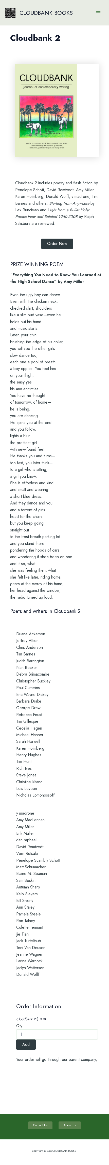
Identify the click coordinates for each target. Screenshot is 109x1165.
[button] (57, 244)
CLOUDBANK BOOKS (46, 13)
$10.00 (31, 1019)
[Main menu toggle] (98, 12)
